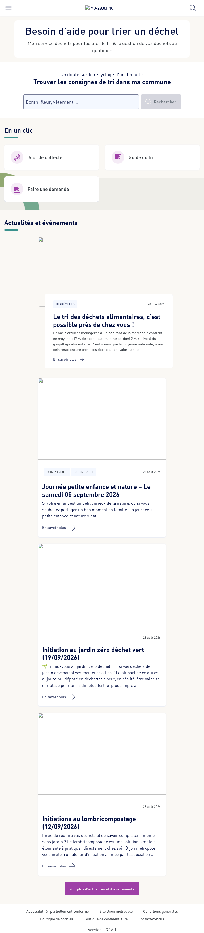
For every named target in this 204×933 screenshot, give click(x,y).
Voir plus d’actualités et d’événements (102, 888)
